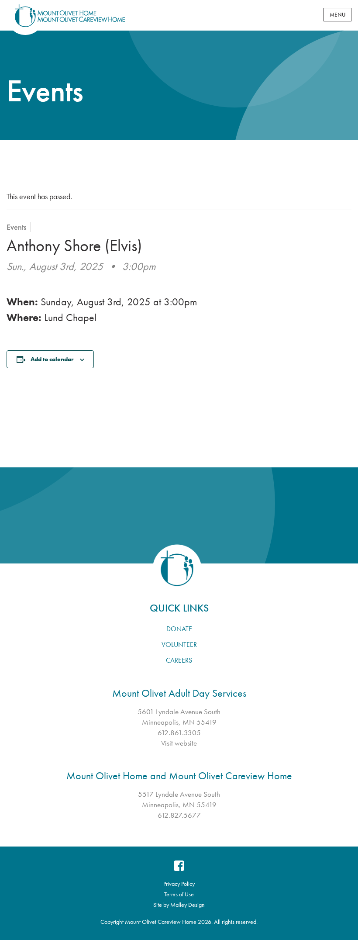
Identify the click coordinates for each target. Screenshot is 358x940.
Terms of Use (179, 894)
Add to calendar (52, 359)
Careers (179, 660)
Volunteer (179, 644)
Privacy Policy (179, 884)
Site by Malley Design (179, 905)
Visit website (179, 743)
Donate (179, 628)
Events (16, 227)
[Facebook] (179, 866)
